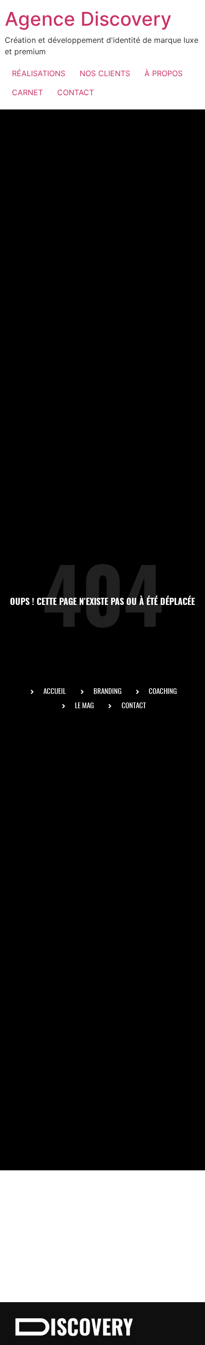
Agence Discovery (88, 18)
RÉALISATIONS (38, 73)
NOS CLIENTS (105, 73)
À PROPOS (163, 73)
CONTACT (75, 92)
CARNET (27, 92)
